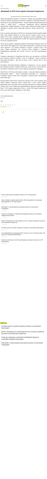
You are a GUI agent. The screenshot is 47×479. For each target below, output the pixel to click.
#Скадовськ (2, 97)
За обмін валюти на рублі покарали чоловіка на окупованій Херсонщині (22, 228)
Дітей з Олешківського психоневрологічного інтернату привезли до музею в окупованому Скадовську (23, 221)
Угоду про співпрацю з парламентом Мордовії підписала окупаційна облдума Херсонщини (21, 214)
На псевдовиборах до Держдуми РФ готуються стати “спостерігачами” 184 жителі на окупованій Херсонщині (23, 233)
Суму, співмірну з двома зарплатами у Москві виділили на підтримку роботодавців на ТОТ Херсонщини (21, 200)
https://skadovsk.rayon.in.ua (6, 96)
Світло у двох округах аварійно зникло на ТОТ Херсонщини (18, 195)
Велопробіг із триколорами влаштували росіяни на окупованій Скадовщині (19, 207)
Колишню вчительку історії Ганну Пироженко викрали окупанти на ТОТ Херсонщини (22, 240)
